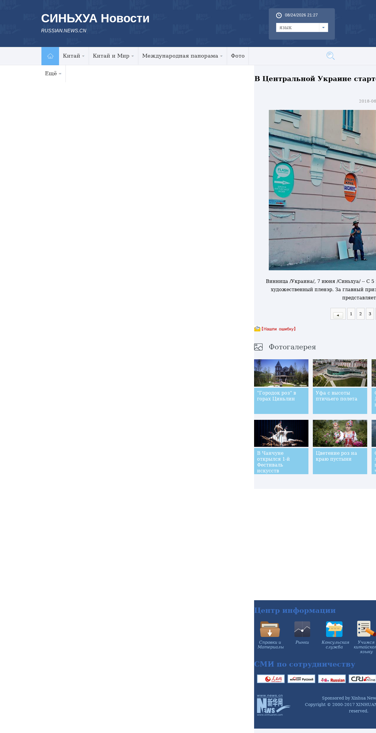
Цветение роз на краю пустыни (336, 456)
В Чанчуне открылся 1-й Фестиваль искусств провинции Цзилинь (273, 467)
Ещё (51, 73)
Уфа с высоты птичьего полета (336, 396)
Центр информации (295, 610)
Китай (71, 56)
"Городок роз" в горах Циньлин (276, 396)
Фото (238, 56)
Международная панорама (180, 56)
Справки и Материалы (271, 644)
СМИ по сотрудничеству (304, 664)
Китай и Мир (111, 56)
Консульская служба (335, 644)
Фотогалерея (292, 347)
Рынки (302, 642)
